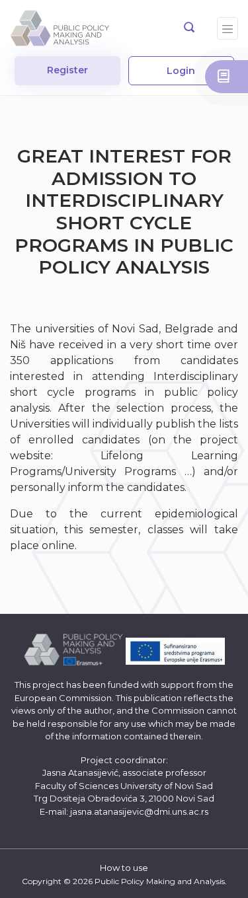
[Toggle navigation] (227, 28)
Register (67, 70)
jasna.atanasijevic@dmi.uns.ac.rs (139, 811)
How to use (124, 867)
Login (181, 71)
